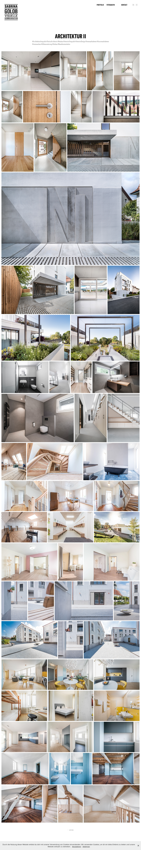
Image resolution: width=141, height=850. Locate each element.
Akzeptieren (76, 846)
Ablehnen (86, 846)
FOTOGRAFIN (111, 5)
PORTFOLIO (100, 5)
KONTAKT (124, 5)
